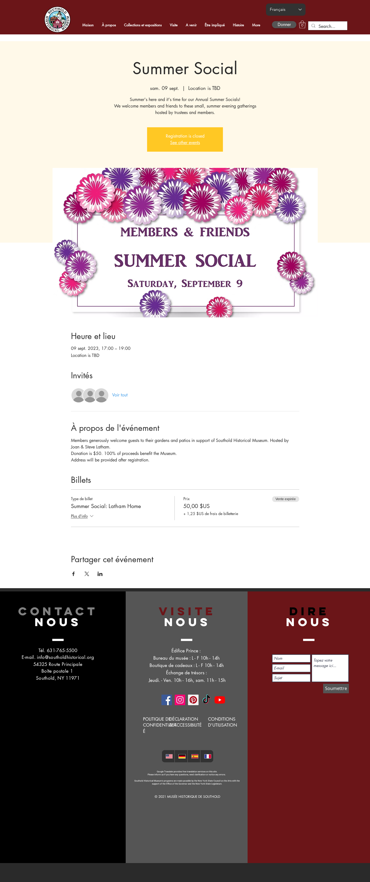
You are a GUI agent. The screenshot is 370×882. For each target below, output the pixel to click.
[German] (180, 756)
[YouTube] (220, 700)
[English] (168, 756)
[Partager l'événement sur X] (86, 574)
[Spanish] (193, 756)
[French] (206, 756)
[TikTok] (206, 700)
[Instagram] (180, 700)
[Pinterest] (193, 700)
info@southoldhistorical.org (65, 657)
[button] (302, 24)
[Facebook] (166, 700)
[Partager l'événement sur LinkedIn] (100, 574)
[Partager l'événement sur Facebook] (73, 574)
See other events (185, 142)
